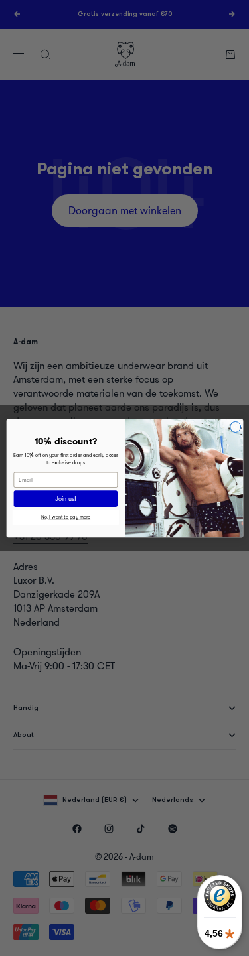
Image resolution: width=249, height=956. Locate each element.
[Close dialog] (235, 426)
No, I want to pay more (65, 517)
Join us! (65, 498)
